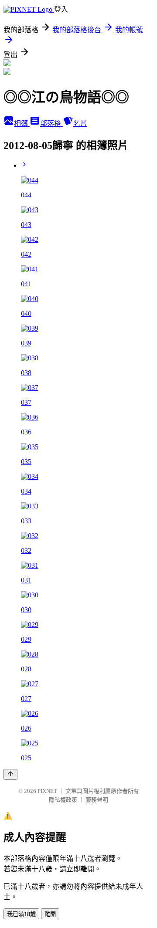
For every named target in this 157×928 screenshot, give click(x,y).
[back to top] (10, 774)
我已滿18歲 (21, 914)
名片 (80, 123)
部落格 (51, 123)
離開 (50, 914)
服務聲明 (96, 799)
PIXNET (47, 791)
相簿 (22, 123)
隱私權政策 (63, 799)
